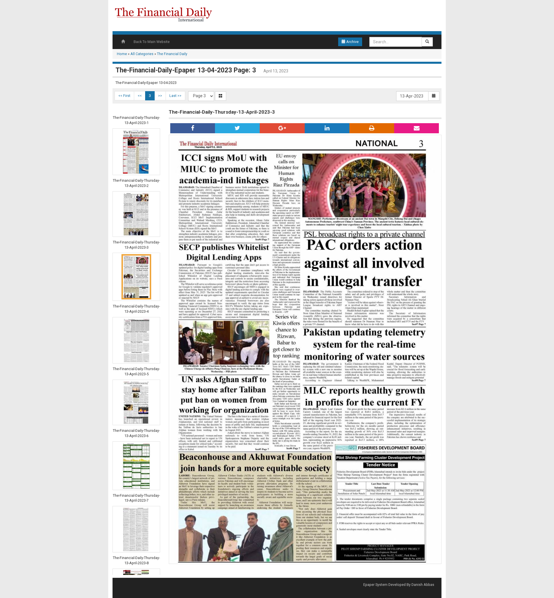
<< (140, 95)
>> (160, 95)
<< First (124, 95)
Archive (352, 42)
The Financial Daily (172, 54)
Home (122, 54)
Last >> (175, 95)
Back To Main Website (152, 42)
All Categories (142, 54)
